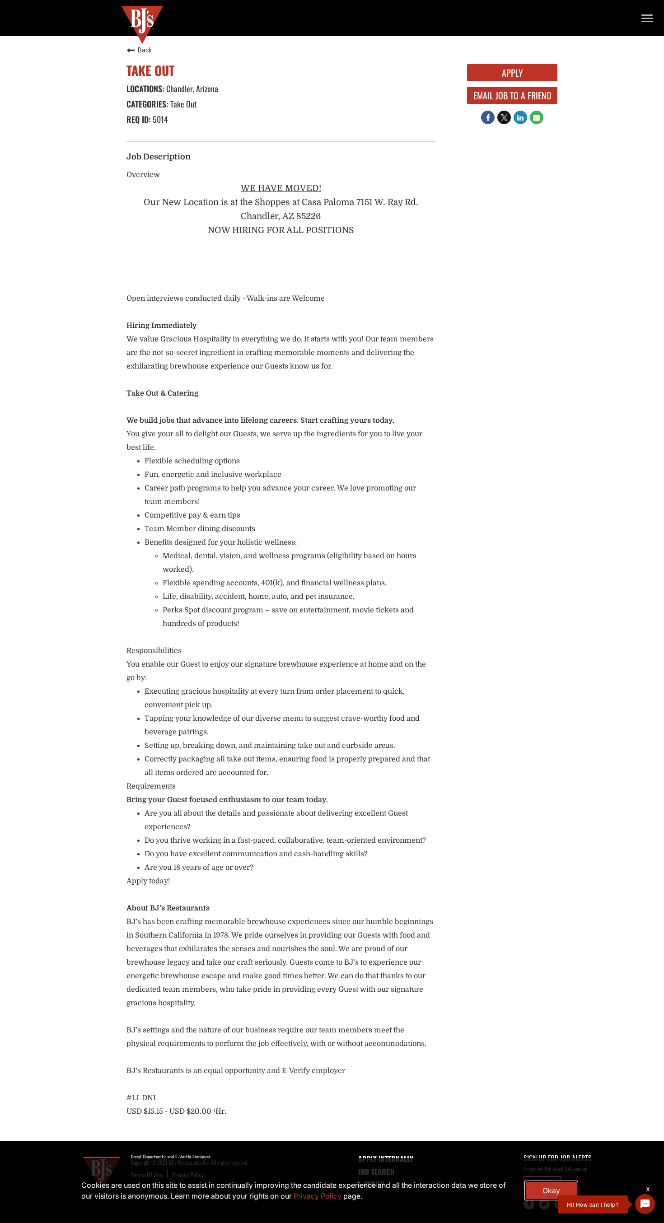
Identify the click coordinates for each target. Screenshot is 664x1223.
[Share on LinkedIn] (520, 117)
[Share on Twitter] (504, 117)
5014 (159, 119)
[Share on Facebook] (488, 117)
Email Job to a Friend (512, 95)
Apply (512, 72)
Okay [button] (551, 1190)
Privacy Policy (317, 1195)
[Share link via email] (536, 117)
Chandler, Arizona (191, 88)
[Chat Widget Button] (645, 1204)
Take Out (182, 104)
